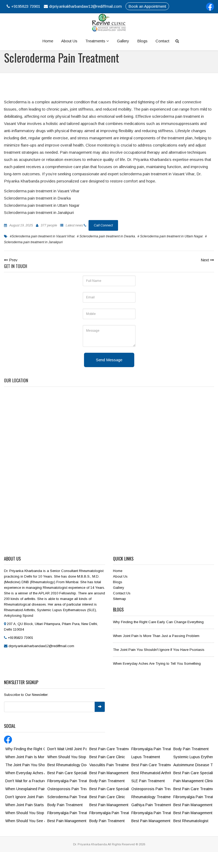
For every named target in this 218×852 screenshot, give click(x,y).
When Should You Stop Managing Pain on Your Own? (25, 813)
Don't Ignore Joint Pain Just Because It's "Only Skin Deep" (25, 797)
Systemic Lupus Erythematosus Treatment (193, 757)
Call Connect (103, 225)
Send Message (109, 360)
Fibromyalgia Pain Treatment (67, 781)
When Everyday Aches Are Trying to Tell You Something (157, 664)
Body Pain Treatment (65, 805)
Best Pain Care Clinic (107, 757)
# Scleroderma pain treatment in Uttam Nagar (170, 236)
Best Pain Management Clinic (67, 821)
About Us (69, 41)
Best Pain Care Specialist (67, 773)
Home (47, 41)
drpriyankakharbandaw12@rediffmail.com (85, 6)
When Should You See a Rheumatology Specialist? (25, 821)
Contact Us (122, 593)
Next (205, 260)
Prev (13, 260)
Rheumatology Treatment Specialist (151, 797)
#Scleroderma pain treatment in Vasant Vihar (42, 236)
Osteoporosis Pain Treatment (67, 789)
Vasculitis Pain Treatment (109, 765)
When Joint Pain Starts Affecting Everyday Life (25, 805)
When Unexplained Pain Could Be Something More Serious (25, 789)
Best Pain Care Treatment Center (109, 749)
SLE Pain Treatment (148, 781)
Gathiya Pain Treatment (151, 805)
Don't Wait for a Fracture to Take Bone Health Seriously (25, 781)
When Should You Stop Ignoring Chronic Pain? (67, 757)
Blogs (142, 41)
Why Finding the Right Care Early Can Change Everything (158, 622)
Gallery (123, 41)
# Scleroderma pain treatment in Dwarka (106, 236)
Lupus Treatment (145, 757)
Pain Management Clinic (193, 781)
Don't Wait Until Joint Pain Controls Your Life (67, 749)
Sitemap (119, 599)
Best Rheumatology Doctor (67, 765)
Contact (162, 41)
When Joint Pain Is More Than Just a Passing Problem (156, 636)
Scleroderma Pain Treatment (67, 797)
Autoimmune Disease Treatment (193, 765)
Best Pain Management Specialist (109, 773)
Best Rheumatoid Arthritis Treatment (151, 773)
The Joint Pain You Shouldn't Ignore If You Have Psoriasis (158, 650)
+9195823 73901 (25, 6)
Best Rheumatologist (190, 821)
